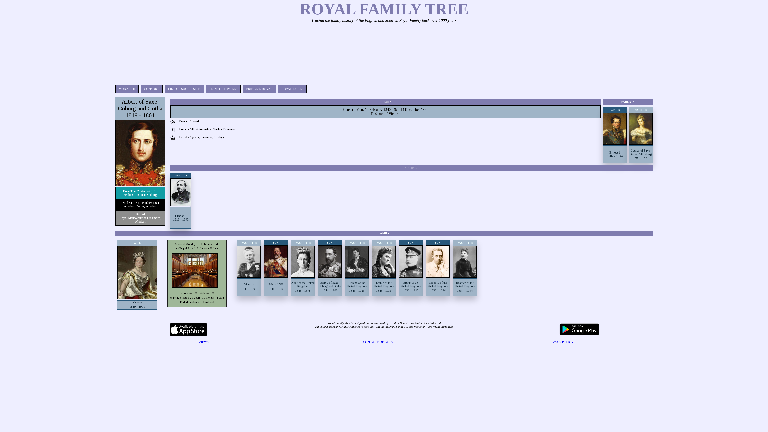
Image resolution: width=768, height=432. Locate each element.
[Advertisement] (235, 53)
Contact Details (378, 342)
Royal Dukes (292, 89)
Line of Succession (184, 89)
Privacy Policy (561, 342)
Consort (151, 89)
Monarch (127, 89)
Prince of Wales (223, 89)
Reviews (201, 342)
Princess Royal (259, 89)
